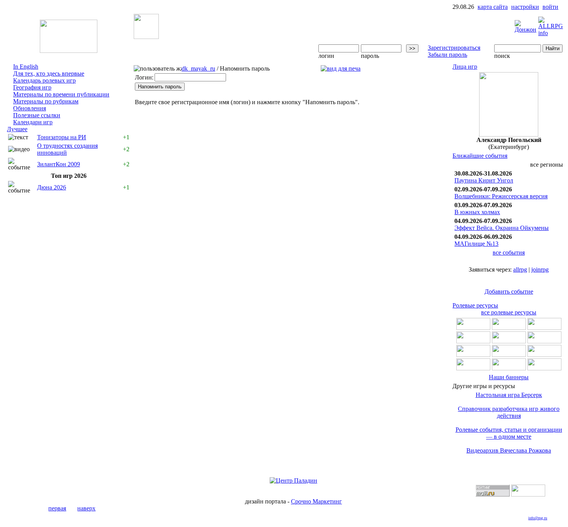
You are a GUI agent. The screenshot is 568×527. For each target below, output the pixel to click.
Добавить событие (509, 291)
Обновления (29, 108)
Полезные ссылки (36, 115)
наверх (86, 508)
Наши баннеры (509, 377)
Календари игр (33, 122)
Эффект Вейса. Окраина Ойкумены (501, 228)
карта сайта (493, 6)
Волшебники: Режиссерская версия (501, 196)
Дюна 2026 (51, 187)
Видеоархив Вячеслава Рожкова (508, 450)
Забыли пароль (447, 54)
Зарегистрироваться (454, 47)
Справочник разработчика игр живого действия (508, 412)
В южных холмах (477, 212)
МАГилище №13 (476, 243)
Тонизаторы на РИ (61, 137)
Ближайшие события (479, 155)
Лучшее (17, 129)
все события (509, 252)
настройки (525, 6)
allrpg (520, 269)
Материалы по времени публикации (61, 94)
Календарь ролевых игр (44, 80)
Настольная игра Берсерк (509, 395)
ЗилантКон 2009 (58, 164)
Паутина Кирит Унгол (483, 180)
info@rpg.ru (537, 518)
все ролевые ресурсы (508, 312)
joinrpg (540, 269)
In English (25, 66)
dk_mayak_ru (198, 68)
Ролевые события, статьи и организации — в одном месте (509, 433)
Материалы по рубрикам (45, 101)
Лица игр (464, 66)
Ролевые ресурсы (475, 305)
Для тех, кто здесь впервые (48, 73)
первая (57, 508)
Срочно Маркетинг (316, 501)
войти (550, 6)
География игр (32, 87)
